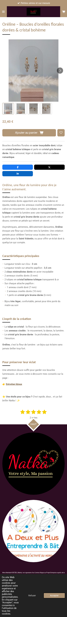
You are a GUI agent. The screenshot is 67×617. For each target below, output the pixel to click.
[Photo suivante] (60, 70)
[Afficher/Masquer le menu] (3, 11)
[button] (8, 108)
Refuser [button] (32, 595)
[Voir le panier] (63, 11)
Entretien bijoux (14, 384)
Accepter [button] (54, 595)
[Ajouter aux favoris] (61, 132)
